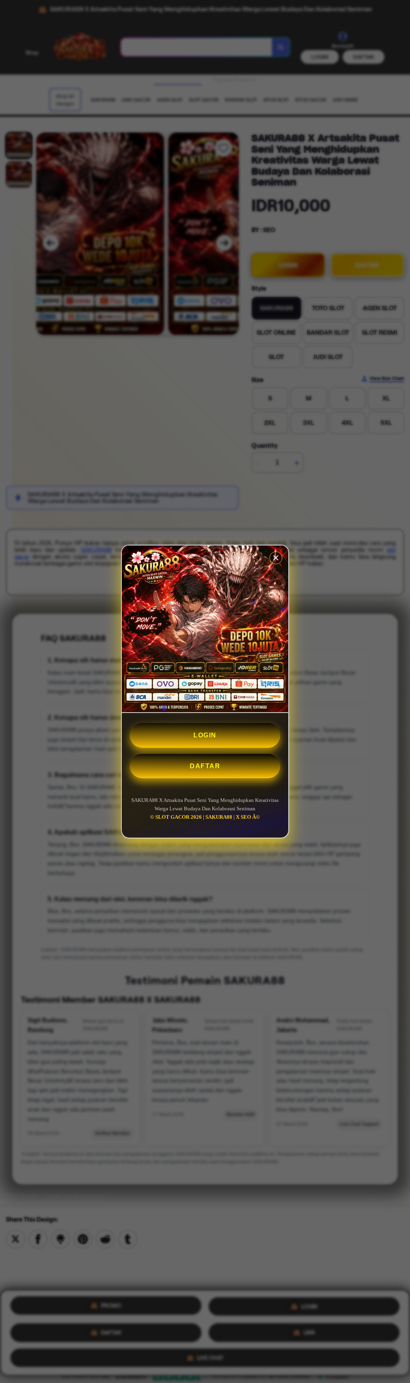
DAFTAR (205, 766)
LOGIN (205, 735)
